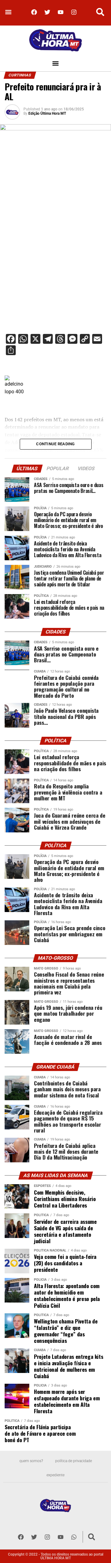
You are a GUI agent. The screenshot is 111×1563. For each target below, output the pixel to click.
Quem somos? (31, 1461)
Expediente (55, 1475)
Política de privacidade (73, 1461)
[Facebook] (34, 12)
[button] (8, 12)
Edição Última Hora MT (47, 113)
